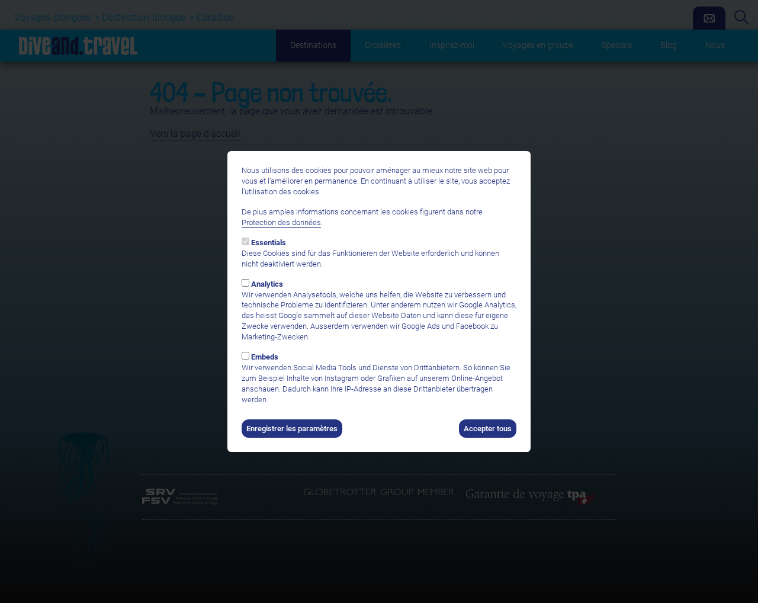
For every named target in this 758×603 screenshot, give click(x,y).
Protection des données (281, 222)
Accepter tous (488, 428)
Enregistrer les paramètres (292, 428)
